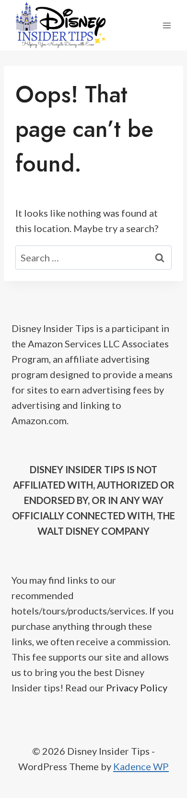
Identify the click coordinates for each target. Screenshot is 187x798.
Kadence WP (141, 766)
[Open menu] (166, 25)
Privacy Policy (136, 687)
